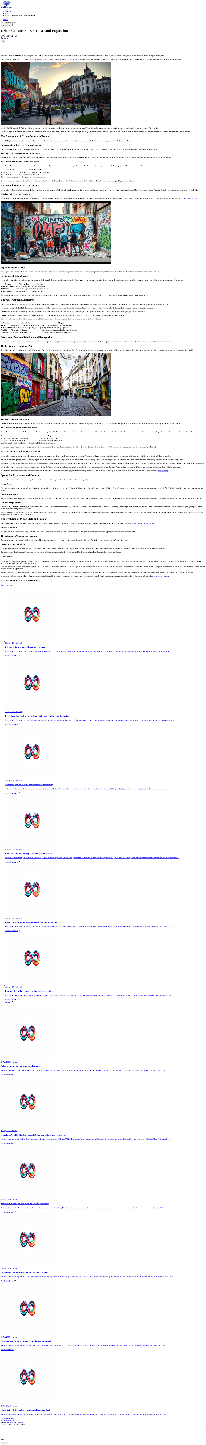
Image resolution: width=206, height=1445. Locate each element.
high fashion (136, 523)
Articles (3, 1420)
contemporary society (161, 576)
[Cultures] (7, 7)
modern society (163, 471)
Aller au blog (10, 1420)
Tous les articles (6, 585)
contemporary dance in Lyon (187, 198)
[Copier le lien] (3, 41)
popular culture (148, 523)
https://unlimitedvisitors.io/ (18, 1422)
